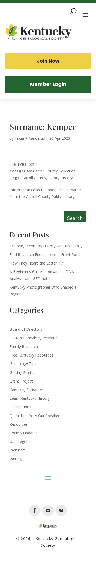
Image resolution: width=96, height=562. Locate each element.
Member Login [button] (48, 84)
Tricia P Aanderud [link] (30, 138)
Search (75, 218)
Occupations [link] (20, 406)
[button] (34, 510)
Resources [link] (19, 424)
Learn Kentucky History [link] (30, 398)
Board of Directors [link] (26, 329)
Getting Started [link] (23, 372)
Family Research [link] (24, 346)
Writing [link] (16, 458)
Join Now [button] (48, 60)
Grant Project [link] (21, 381)
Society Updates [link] (24, 432)
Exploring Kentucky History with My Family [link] (46, 245)
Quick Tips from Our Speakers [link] (35, 415)
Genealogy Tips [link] (23, 363)
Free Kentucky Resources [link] (31, 355)
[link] (39, 32)
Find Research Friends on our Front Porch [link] (46, 254)
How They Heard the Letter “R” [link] (36, 263)
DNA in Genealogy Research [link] (34, 337)
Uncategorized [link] (22, 441)
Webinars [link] (18, 450)
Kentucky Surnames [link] (27, 389)
